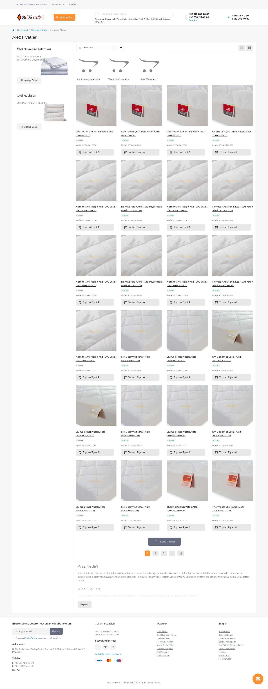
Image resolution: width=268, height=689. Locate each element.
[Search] (98, 14)
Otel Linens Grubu (39, 30)
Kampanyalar (225, 659)
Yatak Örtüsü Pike (165, 645)
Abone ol (56, 631)
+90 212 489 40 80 (199, 14)
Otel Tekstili (22, 30)
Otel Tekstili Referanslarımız (31, 4)
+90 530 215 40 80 (199, 17)
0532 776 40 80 (240, 18)
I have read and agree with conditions (38, 638)
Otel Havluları (163, 638)
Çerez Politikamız (227, 648)
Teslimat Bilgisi (226, 635)
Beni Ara (193, 20)
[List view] (242, 48)
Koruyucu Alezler (165, 642)
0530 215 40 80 (240, 15)
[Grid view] (249, 48)
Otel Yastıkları (163, 655)
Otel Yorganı (162, 652)
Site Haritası (224, 655)
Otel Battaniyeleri (165, 648)
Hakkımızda (58, 4)
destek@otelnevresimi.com (108, 654)
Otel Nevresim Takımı (167, 635)
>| (181, 553)
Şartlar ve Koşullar (227, 642)
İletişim (73, 4)
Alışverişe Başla (29, 80)
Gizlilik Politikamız (32, 638)
